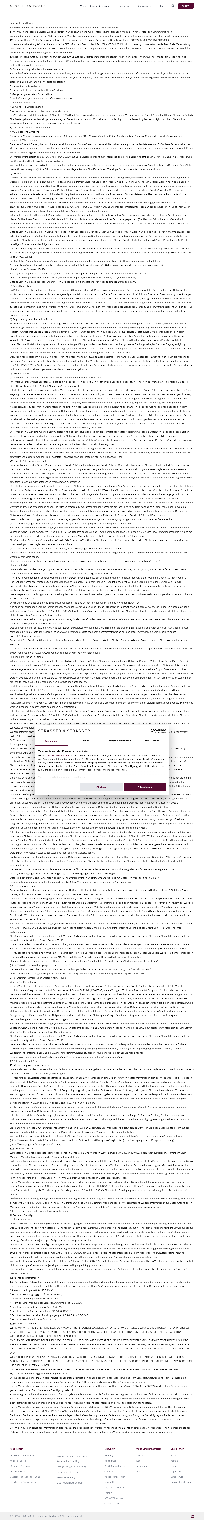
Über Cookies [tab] (152, 740)
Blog (162, 5)
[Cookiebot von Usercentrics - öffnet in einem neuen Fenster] (153, 731)
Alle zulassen (145, 787)
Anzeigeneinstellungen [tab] (119, 740)
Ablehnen (101, 787)
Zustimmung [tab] (51, 741)
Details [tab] (85, 740)
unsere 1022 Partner (58, 755)
